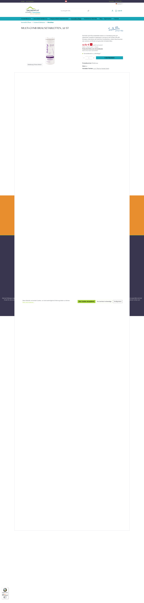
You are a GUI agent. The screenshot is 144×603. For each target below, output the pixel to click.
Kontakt (23, 1)
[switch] (5, 597)
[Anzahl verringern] (83, 57)
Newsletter (111, 1)
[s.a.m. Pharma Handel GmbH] (115, 29)
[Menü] (7, 588)
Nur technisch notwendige (104, 301)
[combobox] (73, 11)
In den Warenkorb (109, 57)
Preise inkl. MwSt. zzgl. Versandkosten (92, 48)
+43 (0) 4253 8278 (29, 1)
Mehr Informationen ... (28, 302)
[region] (50, 51)
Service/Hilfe (118, 1)
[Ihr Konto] (112, 10)
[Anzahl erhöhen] (93, 57)
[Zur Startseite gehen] (33, 10)
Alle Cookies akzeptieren (86, 301)
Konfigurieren (117, 301)
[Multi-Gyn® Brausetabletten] (50, 51)
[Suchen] (88, 11)
